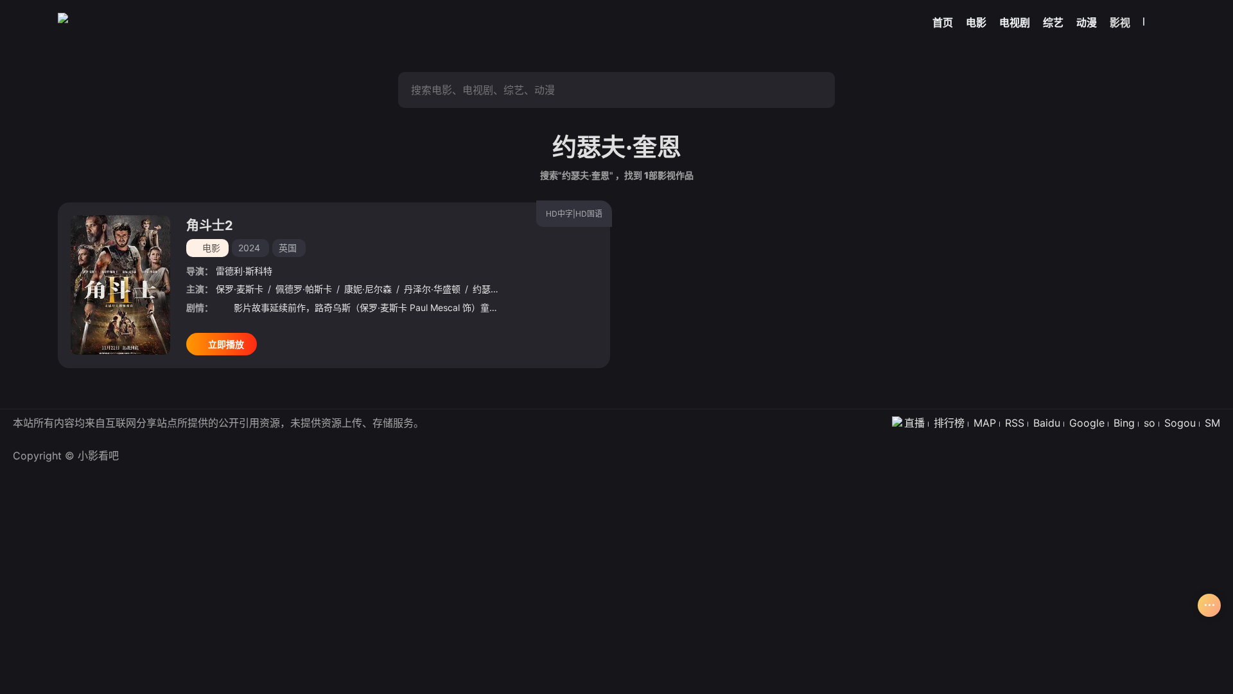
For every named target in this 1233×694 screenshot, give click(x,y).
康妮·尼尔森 (368, 288)
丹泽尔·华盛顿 (432, 288)
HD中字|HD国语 (574, 213)
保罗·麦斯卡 (239, 288)
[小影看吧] (63, 18)
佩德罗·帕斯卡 (303, 288)
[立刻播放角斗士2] (120, 285)
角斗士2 (209, 225)
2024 (249, 247)
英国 (288, 247)
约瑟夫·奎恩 (496, 288)
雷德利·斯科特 (244, 270)
